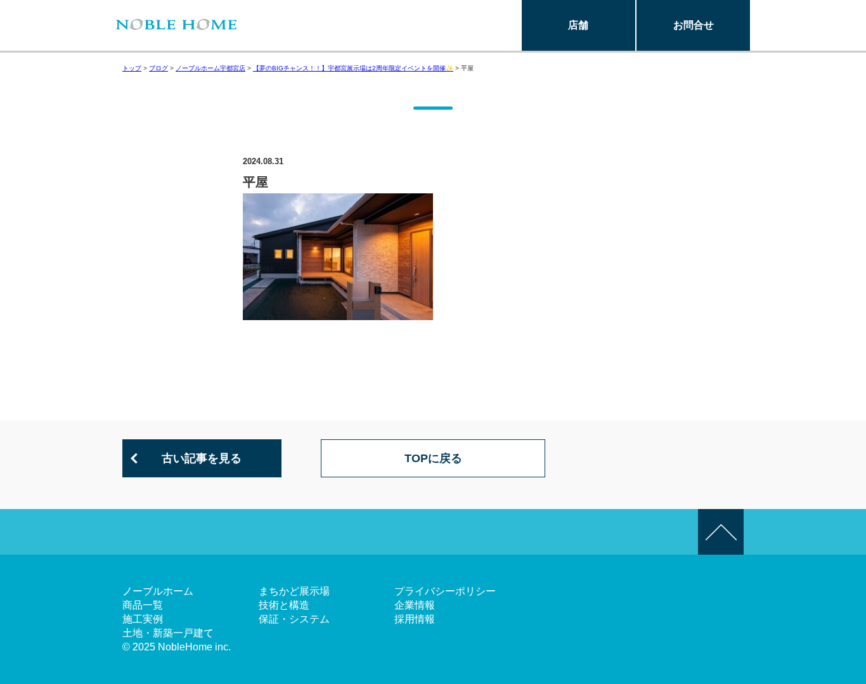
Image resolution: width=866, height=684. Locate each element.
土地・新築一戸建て (168, 633)
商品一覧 (142, 605)
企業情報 (414, 605)
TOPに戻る (433, 458)
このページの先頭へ (721, 532)
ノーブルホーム (157, 591)
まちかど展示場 (294, 591)
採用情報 (414, 619)
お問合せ (693, 25)
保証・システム (294, 619)
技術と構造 (284, 605)
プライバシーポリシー (445, 591)
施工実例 (142, 619)
